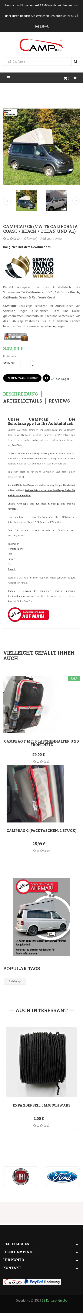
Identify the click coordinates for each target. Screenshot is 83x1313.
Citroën (11, 559)
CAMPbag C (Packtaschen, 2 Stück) (41, 830)
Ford (10, 553)
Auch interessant (42, 1010)
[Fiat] (20, 1176)
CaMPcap (15, 981)
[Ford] (62, 1176)
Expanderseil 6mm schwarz (41, 1105)
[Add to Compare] (46, 378)
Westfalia (56, 522)
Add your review (51, 239)
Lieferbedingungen (52, 326)
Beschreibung (20, 394)
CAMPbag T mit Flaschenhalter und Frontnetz (41, 743)
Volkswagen (13, 543)
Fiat (9, 564)
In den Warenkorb (22, 378)
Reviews (59, 401)
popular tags (21, 968)
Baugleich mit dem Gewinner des (27, 247)
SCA (37, 522)
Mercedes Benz (16, 548)
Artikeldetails (22, 401)
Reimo (43, 522)
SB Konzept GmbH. (54, 1300)
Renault (12, 569)
